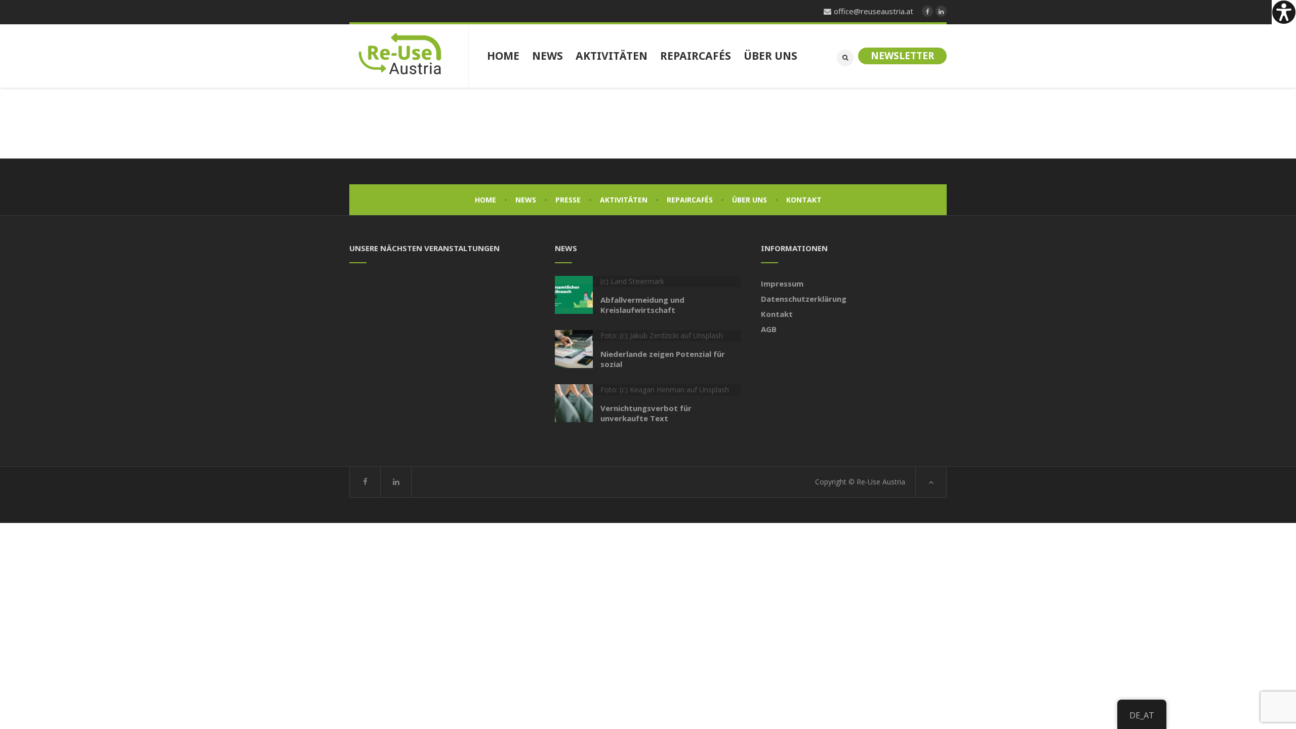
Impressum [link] (782, 283)
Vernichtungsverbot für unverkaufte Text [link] (646, 413)
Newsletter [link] (902, 55)
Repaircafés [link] (690, 200)
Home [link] (485, 200)
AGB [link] (769, 329)
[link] (1284, 12)
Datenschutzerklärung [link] (803, 299)
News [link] (525, 200)
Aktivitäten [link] (623, 200)
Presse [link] (568, 200)
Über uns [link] (749, 200)
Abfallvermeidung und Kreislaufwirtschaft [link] (642, 305)
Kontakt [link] (804, 200)
